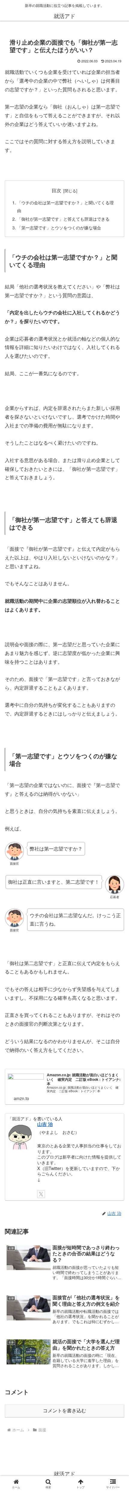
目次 (56, 190)
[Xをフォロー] (41, 1194)
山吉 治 (45, 1124)
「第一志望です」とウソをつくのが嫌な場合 (59, 227)
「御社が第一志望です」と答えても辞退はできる (63, 218)
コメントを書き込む (64, 1410)
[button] (116, 1037)
